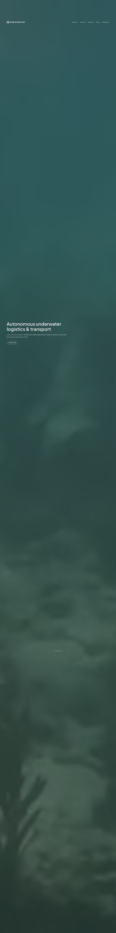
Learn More (12, 342)
